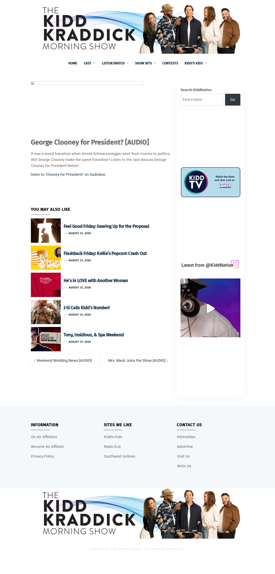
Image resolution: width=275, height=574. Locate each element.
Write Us (184, 466)
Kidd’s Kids (194, 63)
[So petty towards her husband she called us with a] (210, 308)
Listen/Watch (113, 63)
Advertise (185, 446)
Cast (87, 63)
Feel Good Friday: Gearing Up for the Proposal (106, 226)
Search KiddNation (196, 90)
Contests (170, 63)
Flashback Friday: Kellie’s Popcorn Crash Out (105, 253)
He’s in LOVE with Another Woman (96, 280)
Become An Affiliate (47, 446)
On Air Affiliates (44, 437)
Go (232, 99)
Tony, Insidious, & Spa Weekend (94, 334)
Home (72, 63)
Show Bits (143, 63)
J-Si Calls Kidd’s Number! (87, 307)
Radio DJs (112, 446)
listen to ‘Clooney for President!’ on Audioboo (68, 174)
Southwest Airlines (119, 456)
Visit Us (183, 456)
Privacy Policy (42, 456)
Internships (186, 437)
